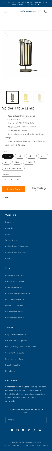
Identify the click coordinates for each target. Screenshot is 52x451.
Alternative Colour (13, 168)
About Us (9, 228)
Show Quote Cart (39, 189)
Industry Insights (12, 365)
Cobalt (29, 162)
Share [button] (7, 197)
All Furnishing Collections (16, 246)
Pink (17, 162)
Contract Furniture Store (24, 442)
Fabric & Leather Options (16, 340)
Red (6, 162)
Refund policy (17, 445)
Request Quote (13, 189)
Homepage (10, 222)
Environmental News (14, 359)
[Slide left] (3, 98)
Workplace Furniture (14, 305)
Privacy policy (29, 445)
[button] (5, 11)
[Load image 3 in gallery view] (39, 97)
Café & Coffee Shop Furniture (17, 293)
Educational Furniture (14, 299)
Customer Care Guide (14, 353)
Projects (8, 258)
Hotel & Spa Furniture (14, 281)
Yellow (8, 156)
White (31, 156)
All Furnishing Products (15, 252)
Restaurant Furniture (14, 275)
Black (43, 156)
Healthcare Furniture (14, 311)
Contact (8, 234)
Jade (20, 156)
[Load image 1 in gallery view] (13, 97)
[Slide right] (49, 98)
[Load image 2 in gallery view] (26, 97)
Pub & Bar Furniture (13, 287)
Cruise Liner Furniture (14, 317)
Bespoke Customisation (15, 334)
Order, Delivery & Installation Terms (20, 346)
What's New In (11, 240)
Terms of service (42, 445)
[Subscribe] (44, 420)
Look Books (10, 371)
